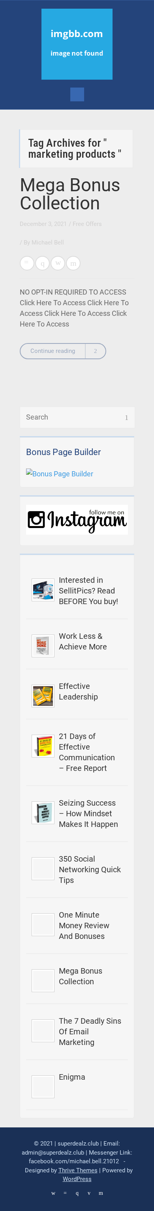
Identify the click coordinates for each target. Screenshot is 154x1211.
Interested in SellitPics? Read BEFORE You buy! (88, 590)
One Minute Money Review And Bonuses (84, 925)
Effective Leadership (78, 691)
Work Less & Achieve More (83, 641)
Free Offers (87, 224)
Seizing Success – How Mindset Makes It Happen (88, 813)
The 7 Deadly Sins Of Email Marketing (90, 1031)
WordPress (77, 1179)
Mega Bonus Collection (70, 194)
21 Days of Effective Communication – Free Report (87, 752)
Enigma (72, 1077)
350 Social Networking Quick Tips (90, 869)
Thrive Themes (78, 1170)
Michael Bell (48, 242)
